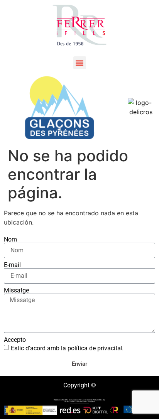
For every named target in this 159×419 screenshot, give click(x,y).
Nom (10, 240)
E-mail (12, 265)
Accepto (15, 340)
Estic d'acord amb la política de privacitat (67, 348)
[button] (79, 62)
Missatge (16, 290)
